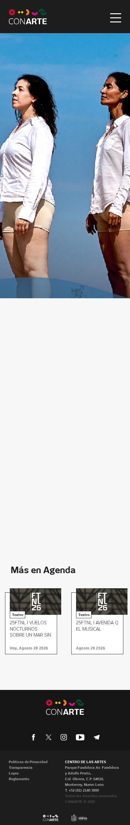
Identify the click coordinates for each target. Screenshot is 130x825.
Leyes (14, 773)
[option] (33, 623)
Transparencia (20, 767)
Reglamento (19, 779)
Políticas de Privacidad (28, 762)
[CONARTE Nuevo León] (28, 16)
